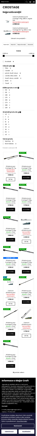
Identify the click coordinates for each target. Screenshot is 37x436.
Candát (8, 71)
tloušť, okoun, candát (13, 78)
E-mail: (4, 410)
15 (7, 122)
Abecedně (30, 44)
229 (7, 108)
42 (7, 114)
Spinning (9, 141)
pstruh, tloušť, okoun (13, 73)
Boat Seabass (10, 144)
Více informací (22, 421)
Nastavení (18, 426)
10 (7, 119)
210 (7, 92)
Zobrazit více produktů (18, 38)
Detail (11, 179)
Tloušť (8, 83)
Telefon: (4, 412)
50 (7, 132)
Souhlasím (26, 432)
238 (7, 95)
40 (7, 134)
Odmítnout (9, 432)
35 (7, 129)
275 (7, 97)
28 (7, 124)
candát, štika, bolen (12, 76)
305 (7, 100)
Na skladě (9, 61)
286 (7, 105)
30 (7, 127)
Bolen (8, 81)
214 (7, 90)
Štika (8, 68)
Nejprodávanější (22, 44)
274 (7, 102)
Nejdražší (13, 44)
